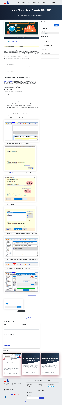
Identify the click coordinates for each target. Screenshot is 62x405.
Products (23, 2)
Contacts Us (54, 2)
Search (56, 25)
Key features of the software (14, 41)
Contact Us (40, 385)
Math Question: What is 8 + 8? (9, 334)
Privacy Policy (29, 384)
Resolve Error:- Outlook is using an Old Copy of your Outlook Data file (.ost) (32, 317)
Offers (34, 2)
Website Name (6, 328)
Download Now (21, 311)
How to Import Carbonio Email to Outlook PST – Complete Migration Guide (49, 56)
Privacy (32, 403)
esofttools (20, 13)
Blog (38, 386)
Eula (27, 385)
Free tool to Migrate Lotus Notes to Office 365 (16, 39)
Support (29, 2)
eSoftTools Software (27, 401)
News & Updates (30, 387)
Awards (28, 389)
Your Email (24, 324)
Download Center (46, 2)
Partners (39, 387)
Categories (43, 31)
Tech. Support (40, 384)
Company (29, 383)
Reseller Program (41, 390)
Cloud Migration (32, 13)
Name (5, 324)
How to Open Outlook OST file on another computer (10, 316)
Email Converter (24, 15)
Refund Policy (29, 386)
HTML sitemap (51, 384)
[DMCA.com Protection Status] (51, 386)
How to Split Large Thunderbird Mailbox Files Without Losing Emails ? (50, 44)
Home (19, 2)
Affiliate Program (41, 389)
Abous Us (39, 2)
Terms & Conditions (27, 403)
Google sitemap (51, 383)
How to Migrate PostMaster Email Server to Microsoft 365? (50, 48)
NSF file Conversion (14, 172)
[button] (21, 38)
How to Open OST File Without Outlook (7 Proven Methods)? (49, 40)
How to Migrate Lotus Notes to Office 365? (17, 43)
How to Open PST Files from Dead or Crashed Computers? (49, 52)
